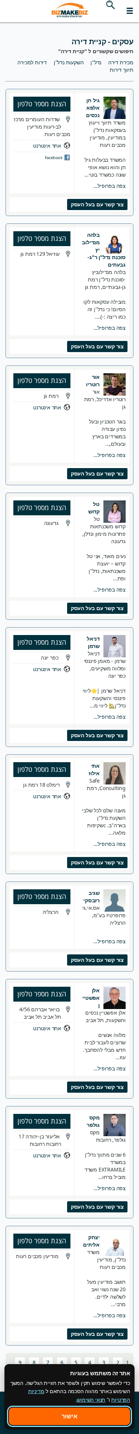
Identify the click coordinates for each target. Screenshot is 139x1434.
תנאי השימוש (91, 1399)
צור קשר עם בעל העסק (97, 204)
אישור (69, 1416)
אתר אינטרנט (47, 145)
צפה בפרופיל (109, 185)
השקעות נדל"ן (69, 62)
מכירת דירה (120, 62)
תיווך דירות (121, 69)
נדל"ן (95, 62)
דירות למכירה (32, 62)
